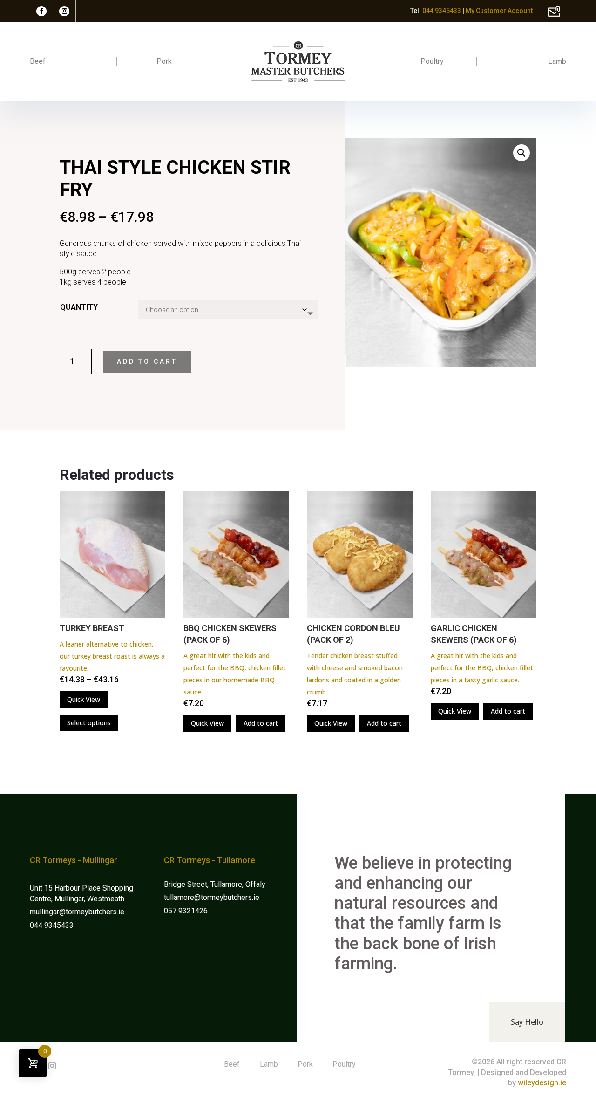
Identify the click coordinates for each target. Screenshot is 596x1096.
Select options (89, 722)
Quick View (83, 699)
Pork (164, 61)
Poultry (432, 61)
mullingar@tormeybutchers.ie (78, 911)
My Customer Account (499, 10)
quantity (79, 307)
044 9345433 (52, 925)
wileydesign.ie (542, 1082)
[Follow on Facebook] (41, 11)
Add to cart (147, 361)
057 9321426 (186, 910)
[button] (521, 152)
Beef (38, 61)
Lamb (557, 61)
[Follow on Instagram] (64, 11)
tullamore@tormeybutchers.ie (211, 897)
